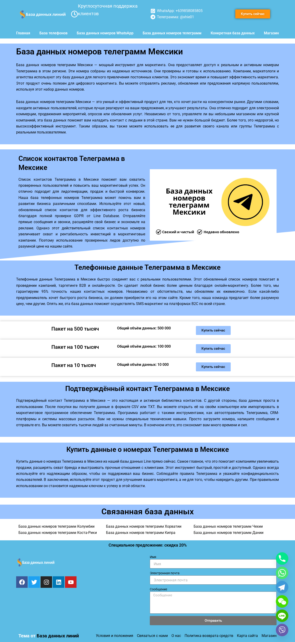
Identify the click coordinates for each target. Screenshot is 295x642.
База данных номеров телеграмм (172, 33)
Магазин (271, 33)
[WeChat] (282, 601)
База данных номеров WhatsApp (105, 33)
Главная (23, 33)
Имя (153, 557)
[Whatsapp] (282, 573)
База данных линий (58, 636)
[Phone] (282, 558)
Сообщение (158, 589)
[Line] (282, 615)
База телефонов (53, 33)
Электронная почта (165, 573)
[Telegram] (282, 587)
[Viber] (282, 630)
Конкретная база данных (233, 33)
